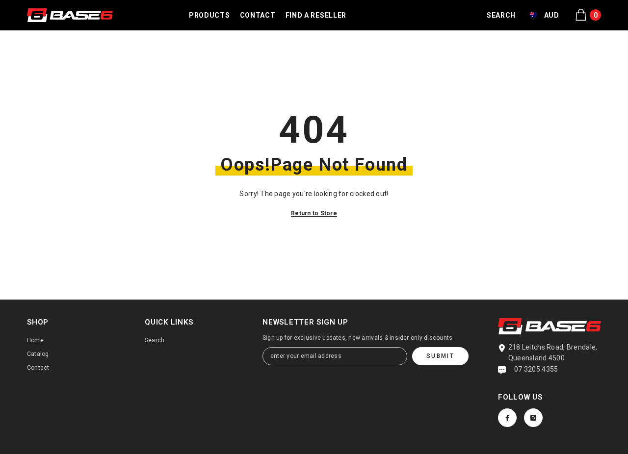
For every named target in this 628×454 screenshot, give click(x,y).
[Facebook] (507, 417)
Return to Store (314, 213)
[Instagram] (533, 417)
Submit (440, 356)
